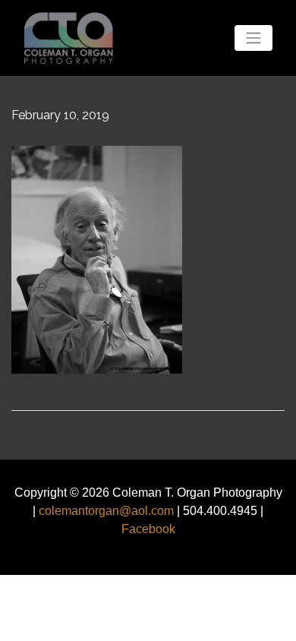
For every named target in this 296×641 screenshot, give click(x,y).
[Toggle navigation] (253, 38)
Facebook (148, 529)
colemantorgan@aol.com (106, 510)
